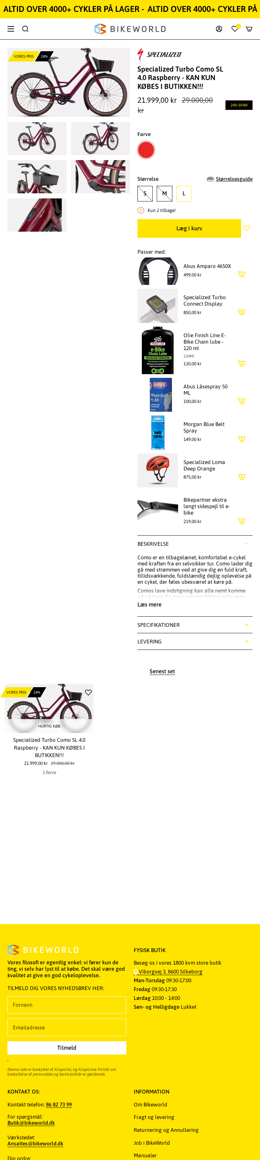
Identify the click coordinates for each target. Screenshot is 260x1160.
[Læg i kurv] (241, 274)
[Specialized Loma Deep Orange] (157, 470)
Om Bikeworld (150, 1104)
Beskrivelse (153, 544)
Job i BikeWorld (152, 1143)
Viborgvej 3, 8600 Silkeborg (170, 971)
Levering (149, 641)
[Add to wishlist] (247, 228)
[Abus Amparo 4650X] (157, 271)
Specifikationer (158, 625)
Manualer (145, 1155)
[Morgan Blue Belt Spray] (157, 432)
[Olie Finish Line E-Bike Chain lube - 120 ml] (157, 350)
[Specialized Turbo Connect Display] (157, 306)
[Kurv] (249, 29)
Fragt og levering (154, 1117)
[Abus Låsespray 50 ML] (157, 395)
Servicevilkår (70, 1074)
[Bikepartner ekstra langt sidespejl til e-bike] (157, 511)
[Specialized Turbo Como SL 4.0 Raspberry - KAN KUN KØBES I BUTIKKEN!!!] (49, 708)
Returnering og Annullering (166, 1130)
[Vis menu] (11, 29)
